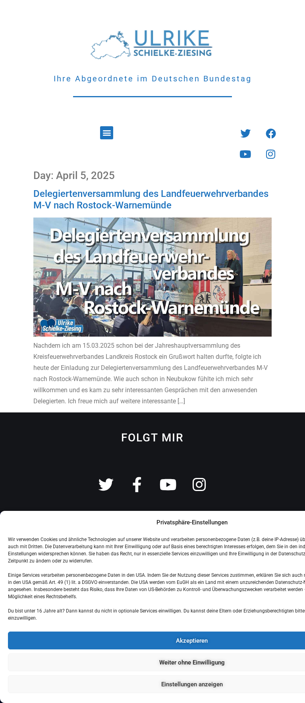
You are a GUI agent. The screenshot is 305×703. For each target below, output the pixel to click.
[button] (106, 132)
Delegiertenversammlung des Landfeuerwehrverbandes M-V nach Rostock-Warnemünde (150, 199)
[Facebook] (271, 133)
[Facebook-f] (137, 484)
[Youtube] (245, 154)
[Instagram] (271, 154)
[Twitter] (245, 133)
